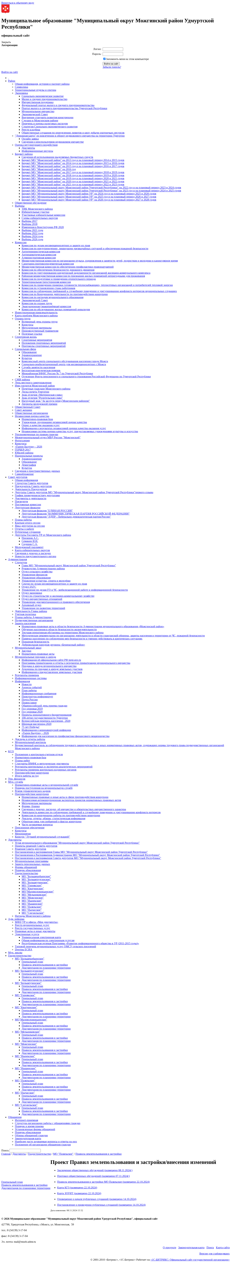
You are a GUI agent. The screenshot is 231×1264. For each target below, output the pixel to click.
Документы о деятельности (30, 498)
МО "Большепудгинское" (36, 879)
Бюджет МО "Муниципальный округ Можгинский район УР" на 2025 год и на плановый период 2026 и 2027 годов (89, 196)
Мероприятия (23, 833)
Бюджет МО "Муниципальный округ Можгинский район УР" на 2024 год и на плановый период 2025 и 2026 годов (89, 193)
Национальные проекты (29, 455)
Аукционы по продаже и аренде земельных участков (52, 669)
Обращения (14, 1117)
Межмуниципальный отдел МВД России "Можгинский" (48, 437)
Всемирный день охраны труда (39, 321)
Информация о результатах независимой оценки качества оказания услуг (64, 428)
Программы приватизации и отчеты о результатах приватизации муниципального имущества (76, 663)
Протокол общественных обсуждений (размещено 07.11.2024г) (93, 1176)
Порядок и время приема (29, 1126)
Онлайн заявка (30, 138)
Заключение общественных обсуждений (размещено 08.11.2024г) (94, 1170)
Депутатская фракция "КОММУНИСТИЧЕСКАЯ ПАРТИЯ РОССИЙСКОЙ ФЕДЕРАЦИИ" (76, 513)
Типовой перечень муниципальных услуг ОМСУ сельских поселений (55, 946)
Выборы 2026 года (32, 239)
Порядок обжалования (28, 870)
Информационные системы (31, 678)
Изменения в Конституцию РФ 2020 (43, 227)
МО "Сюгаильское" (33, 912)
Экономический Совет (35, 114)
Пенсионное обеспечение (29, 827)
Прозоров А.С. (30, 538)
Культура (27, 358)
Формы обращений (26, 867)
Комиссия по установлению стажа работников (48, 288)
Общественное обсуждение (31, 202)
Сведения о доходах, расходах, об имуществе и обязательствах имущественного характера (74, 809)
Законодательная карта (28, 1138)
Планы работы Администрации (33, 617)
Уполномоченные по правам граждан (36, 434)
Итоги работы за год (27, 775)
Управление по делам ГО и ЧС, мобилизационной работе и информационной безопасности (75, 589)
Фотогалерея (22, 440)
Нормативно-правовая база (37, 419)
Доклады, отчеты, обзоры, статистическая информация (53, 818)
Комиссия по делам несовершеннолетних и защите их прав (56, 245)
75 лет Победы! (30, 727)
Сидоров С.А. (30, 544)
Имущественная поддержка (37, 102)
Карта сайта (223, 1247)
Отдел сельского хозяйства (37, 571)
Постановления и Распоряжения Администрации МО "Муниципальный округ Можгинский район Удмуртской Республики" (87, 855)
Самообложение (24, 474)
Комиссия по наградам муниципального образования (52, 297)
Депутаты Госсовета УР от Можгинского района (43, 535)
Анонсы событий (32, 687)
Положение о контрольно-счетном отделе (39, 754)
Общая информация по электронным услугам (48, 940)
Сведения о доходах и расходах (33, 553)
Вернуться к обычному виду (17, 2)
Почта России (30, 699)
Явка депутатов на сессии (30, 525)
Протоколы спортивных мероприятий (44, 346)
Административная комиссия (39, 257)
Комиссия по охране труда (37, 303)
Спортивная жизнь (26, 336)
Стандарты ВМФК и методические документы (42, 763)
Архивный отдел (31, 605)
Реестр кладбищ (31, 129)
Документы (28, 147)
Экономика (21, 93)
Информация (22, 681)
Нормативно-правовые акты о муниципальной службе (46, 784)
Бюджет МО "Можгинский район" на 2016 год (49, 169)
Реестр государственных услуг (32, 928)
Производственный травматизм (40, 330)
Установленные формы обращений (35, 1129)
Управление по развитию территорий (43, 608)
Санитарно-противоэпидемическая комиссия (48, 263)
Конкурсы (27, 324)
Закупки (26, 650)
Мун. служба (15, 781)
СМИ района (22, 379)
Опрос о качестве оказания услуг (41, 425)
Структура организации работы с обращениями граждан (47, 1123)
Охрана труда (22, 318)
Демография (29, 464)
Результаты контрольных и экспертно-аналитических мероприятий (54, 766)
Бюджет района (24, 154)
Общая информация (26, 480)
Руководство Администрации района (43, 568)
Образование (29, 352)
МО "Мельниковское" (34, 894)
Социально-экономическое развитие (43, 96)
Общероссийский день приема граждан (44, 705)
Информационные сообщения (39, 693)
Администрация (17, 559)
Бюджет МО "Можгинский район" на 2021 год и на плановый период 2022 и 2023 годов (73, 184)
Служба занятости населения (38, 367)
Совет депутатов (17, 477)
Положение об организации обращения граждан (43, 1144)
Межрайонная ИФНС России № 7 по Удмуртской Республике (57, 373)
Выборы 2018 (29, 224)
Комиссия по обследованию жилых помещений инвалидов (56, 309)
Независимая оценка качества (32, 416)
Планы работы (23, 519)
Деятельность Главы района (31, 611)
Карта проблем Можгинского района (36, 315)
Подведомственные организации (34, 620)
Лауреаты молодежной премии (39, 403)
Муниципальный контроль (30, 742)
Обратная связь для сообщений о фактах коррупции (52, 821)
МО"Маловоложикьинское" (38, 891)
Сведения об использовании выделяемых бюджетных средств (57, 157)
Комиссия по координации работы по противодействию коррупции (61, 815)
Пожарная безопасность (35, 641)
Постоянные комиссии (28, 504)
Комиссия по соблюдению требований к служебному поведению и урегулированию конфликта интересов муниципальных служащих (99, 291)
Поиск (210, 1247)
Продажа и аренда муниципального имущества (49, 666)
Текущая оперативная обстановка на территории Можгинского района (62, 632)
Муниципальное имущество (38, 111)
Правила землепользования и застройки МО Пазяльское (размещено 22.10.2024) (103, 1181)
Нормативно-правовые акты (38, 653)
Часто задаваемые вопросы (37, 824)
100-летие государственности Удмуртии (45, 717)
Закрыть (6, 42)
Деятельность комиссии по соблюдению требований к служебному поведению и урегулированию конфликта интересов (91, 812)
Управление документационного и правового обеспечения (56, 602)
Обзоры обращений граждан (31, 1135)
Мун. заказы (15, 952)
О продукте (169, 1247)
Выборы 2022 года (32, 233)
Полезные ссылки (32, 333)
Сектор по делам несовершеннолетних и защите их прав (54, 583)
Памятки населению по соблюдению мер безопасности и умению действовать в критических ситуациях (82, 638)
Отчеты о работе (24, 528)
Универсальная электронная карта (41, 937)
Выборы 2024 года (32, 236)
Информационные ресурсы (37, 151)
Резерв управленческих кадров (33, 791)
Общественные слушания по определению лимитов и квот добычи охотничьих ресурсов (73, 132)
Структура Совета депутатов (31, 483)
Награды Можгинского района (33, 916)
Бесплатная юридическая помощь (41, 370)
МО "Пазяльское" (32, 906)
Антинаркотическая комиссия (39, 254)
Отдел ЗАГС (29, 586)
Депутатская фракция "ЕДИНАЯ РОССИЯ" (47, 510)
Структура (21, 562)
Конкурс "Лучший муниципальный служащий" (42, 836)
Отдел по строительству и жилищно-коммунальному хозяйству (58, 595)
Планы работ (22, 760)
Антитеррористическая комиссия (41, 251)
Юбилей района (24, 452)
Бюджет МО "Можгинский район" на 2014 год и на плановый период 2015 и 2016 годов (73, 163)
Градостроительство (26, 873)
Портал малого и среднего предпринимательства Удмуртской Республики (64, 108)
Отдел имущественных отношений (42, 599)
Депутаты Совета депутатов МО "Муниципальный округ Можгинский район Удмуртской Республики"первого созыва (84, 492)
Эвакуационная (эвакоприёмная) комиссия (46, 306)
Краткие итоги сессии (27, 522)
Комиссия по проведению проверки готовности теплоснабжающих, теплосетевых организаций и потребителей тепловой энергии (97, 285)
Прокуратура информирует (37, 696)
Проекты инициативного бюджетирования (46, 714)
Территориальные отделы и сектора (35, 90)
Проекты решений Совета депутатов (36, 845)
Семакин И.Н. (30, 541)
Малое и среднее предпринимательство (44, 99)
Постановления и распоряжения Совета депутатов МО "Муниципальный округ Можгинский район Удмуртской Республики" (88, 858)
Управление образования (36, 577)
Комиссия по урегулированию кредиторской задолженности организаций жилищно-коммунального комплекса (86, 272)
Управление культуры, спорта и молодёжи (46, 580)
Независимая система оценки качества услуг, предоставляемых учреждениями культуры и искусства (80, 431)
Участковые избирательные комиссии (43, 215)
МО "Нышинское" (32, 903)
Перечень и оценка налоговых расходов (45, 123)
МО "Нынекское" (32, 900)
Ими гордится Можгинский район (35, 385)
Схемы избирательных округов (40, 218)
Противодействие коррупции (32, 772)
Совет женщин (23, 410)
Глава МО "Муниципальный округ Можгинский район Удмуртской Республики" (69, 565)
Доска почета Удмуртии (35, 391)
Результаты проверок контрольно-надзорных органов (45, 769)
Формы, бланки (31, 806)
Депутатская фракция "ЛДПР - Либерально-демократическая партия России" (66, 516)
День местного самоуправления (33, 382)
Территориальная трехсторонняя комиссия (46, 282)
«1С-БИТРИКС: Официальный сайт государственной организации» (190, 1259)
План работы (29, 690)
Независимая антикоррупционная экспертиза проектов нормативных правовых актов (71, 800)
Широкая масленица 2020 (36, 724)
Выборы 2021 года (32, 230)
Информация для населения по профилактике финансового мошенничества (65, 736)
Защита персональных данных (32, 864)
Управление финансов (35, 574)
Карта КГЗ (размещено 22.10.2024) (77, 1187)
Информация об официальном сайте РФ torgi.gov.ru (51, 659)
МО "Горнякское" (32, 885)
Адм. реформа (16, 919)
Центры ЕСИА (23, 949)
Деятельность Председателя (31, 489)
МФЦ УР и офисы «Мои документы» (36, 922)
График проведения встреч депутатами (37, 495)
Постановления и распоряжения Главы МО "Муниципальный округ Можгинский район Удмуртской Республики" (81, 852)
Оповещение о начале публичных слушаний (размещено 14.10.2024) (96, 1199)
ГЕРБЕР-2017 (23, 449)
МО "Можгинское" (33, 897)
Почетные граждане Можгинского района (46, 388)
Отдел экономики (32, 592)
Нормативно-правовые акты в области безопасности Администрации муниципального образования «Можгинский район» (93, 626)
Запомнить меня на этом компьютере (127, 59)
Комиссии (21, 242)
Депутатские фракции (27, 507)
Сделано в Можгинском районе (40, 120)
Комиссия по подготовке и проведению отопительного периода (59, 279)
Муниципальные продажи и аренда (35, 656)
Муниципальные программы (31, 861)
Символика (21, 87)
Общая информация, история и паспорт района (42, 83)
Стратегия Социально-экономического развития (49, 126)
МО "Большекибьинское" (36, 876)
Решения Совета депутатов (30, 848)
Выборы (20, 205)
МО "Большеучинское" (35, 882)
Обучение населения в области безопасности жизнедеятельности (59, 629)
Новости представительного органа (35, 556)
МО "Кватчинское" (33, 888)
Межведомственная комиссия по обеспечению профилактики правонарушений (68, 266)
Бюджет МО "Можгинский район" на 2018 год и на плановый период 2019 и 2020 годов (73, 175)
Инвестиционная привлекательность (36, 312)
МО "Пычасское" (32, 909)
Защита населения (25, 623)
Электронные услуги (27, 934)
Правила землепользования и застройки (45, 964)
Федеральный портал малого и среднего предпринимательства (58, 105)
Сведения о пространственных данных (37, 471)
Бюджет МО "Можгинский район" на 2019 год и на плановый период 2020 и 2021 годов (73, 178)
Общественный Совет (27, 407)
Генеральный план (32, 961)
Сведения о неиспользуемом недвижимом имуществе (53, 141)
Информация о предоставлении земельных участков (52, 672)
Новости (27, 684)
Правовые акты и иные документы (35, 931)
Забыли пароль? (112, 67)
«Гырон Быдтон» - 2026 (28, 446)
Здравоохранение (32, 355)
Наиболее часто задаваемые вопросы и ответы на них (46, 1141)
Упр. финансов (16, 778)
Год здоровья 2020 (32, 711)
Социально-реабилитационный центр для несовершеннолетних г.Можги (64, 364)
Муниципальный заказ (28, 647)
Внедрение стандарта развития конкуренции (47, 117)
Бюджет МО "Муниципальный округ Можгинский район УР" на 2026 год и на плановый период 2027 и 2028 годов (89, 199)
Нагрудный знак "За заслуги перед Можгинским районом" (56, 400)
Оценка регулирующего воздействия (36, 144)
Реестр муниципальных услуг (32, 925)
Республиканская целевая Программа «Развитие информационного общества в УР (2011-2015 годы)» (80, 943)
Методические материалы (37, 327)
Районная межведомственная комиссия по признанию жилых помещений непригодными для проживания (83, 275)
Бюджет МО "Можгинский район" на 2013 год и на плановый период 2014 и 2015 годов (73, 160)
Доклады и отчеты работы (30, 739)
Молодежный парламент (29, 547)
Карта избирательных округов (32, 550)
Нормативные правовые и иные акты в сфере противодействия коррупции (65, 797)
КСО (11, 751)
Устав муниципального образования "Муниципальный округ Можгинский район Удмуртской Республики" (77, 842)
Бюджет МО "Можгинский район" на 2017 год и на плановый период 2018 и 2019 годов (73, 172)
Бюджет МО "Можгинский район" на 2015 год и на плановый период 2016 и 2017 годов (73, 166)
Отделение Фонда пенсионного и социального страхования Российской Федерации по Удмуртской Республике (86, 376)
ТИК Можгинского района (37, 208)
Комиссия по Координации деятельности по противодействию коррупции (65, 294)
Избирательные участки (35, 211)
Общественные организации (31, 413)
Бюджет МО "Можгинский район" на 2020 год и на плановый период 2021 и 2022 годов (73, 181)
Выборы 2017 (29, 221)
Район (11, 80)
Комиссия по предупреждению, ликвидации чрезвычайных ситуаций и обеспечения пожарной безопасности (85, 248)
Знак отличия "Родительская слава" (42, 397)
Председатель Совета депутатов (33, 486)
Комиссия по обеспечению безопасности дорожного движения (58, 269)
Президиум (21, 501)
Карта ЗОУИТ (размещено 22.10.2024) (79, 1193)
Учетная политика (25, 614)
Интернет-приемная (26, 1120)
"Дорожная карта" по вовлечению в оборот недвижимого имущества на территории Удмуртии (70, 135)
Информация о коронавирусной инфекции (46, 730)
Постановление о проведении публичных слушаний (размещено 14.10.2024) (101, 1204)
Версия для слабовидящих (214, 1253)
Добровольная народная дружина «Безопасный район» (53, 644)
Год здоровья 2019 (32, 708)
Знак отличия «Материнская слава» (42, 394)
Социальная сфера (25, 349)
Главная (5, 1153)
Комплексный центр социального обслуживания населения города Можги (65, 361)
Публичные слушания (27, 531)
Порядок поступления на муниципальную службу (44, 788)
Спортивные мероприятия (37, 339)
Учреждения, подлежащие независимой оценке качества (54, 422)
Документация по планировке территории (46, 967)
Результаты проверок (27, 675)
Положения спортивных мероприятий (44, 343)
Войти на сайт (9, 72)
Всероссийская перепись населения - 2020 (46, 720)
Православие (29, 702)
